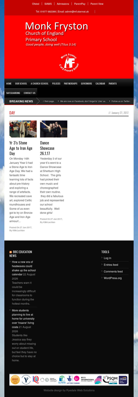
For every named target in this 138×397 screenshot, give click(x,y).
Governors (86, 83)
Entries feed (111, 265)
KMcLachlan (19, 230)
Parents (113, 83)
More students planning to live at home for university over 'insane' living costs (23, 318)
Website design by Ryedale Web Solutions (69, 390)
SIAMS (48, 3)
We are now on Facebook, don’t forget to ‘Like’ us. (78, 101)
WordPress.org (113, 278)
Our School (21, 83)
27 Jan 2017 (25, 227)
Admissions (63, 3)
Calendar (100, 83)
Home (8, 83)
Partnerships (70, 83)
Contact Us (29, 93)
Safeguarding (13, 93)
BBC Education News (20, 253)
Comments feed (113, 271)
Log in (107, 258)
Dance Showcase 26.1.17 (47, 148)
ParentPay (79, 3)
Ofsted (35, 3)
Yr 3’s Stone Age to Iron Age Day (20, 148)
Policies (56, 83)
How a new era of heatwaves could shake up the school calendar (24, 268)
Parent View (97, 3)
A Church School (39, 83)
